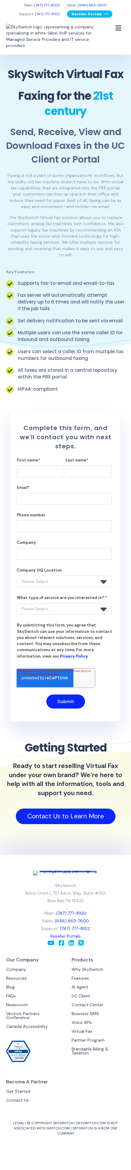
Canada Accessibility (27, 1026)
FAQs (11, 996)
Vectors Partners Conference (23, 1015)
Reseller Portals (87, 14)
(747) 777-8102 (47, 14)
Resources (16, 978)
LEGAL (18, 1123)
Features (80, 978)
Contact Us (17, 1100)
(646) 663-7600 (92, 5)
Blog (10, 987)
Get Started (18, 1091)
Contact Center (87, 1004)
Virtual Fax (82, 1031)
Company (16, 969)
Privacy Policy (74, 656)
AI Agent (80, 987)
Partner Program (88, 1040)
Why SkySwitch (87, 969)
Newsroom (17, 1004)
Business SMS (85, 1013)
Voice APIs (82, 1022)
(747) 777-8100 (47, 5)
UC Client (81, 996)
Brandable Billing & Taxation (90, 1051)
